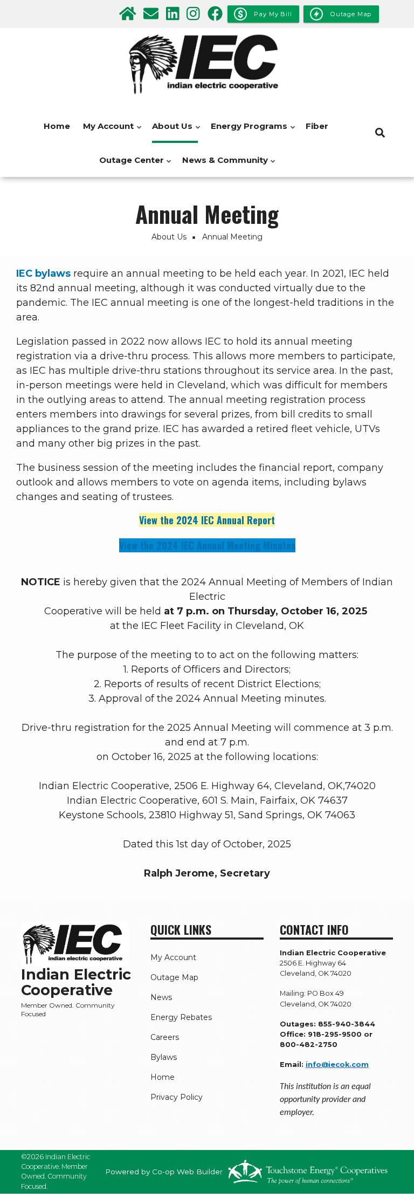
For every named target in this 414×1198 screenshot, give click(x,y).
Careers (164, 1037)
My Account (106, 132)
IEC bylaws (43, 273)
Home (57, 126)
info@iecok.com (337, 1064)
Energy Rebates (181, 1017)
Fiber (317, 126)
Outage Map (174, 977)
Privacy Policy (176, 1097)
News (161, 997)
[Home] (207, 64)
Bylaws (163, 1057)
